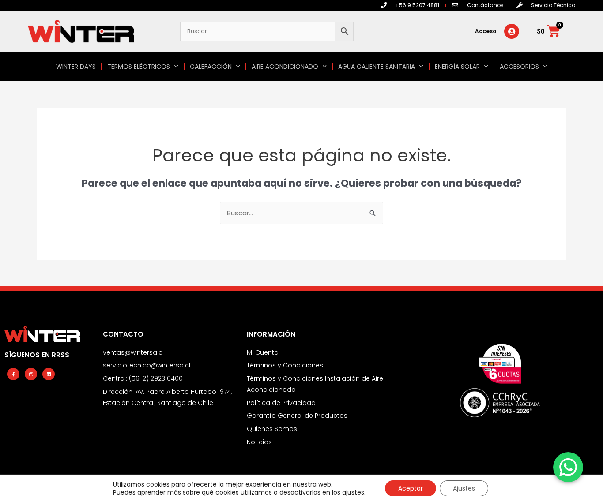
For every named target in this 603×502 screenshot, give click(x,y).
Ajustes (464, 488)
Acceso (485, 31)
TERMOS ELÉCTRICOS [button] (138, 66)
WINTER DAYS (76, 66)
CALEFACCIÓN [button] (211, 66)
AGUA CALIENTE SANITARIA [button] (376, 66)
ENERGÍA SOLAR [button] (457, 66)
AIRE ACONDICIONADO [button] (285, 66)
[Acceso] (511, 31)
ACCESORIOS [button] (519, 66)
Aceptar (410, 488)
